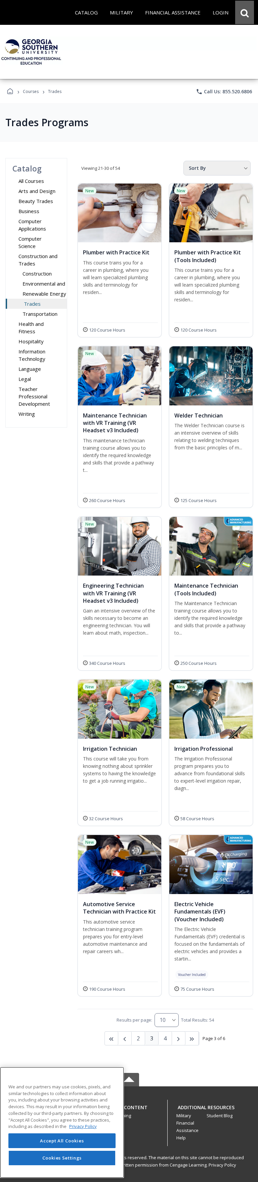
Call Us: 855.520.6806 (224, 91)
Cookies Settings (62, 1158)
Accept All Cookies (62, 1141)
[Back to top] (129, 1111)
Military (183, 1116)
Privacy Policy (222, 1165)
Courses (31, 91)
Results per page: (134, 1020)
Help (181, 1138)
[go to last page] (111, 1038)
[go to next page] (125, 1038)
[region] (62, 1122)
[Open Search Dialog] (244, 12)
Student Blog (219, 1116)
